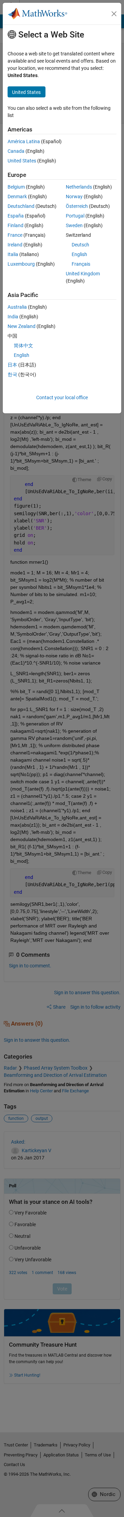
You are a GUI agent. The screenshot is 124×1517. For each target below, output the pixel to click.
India (13, 316)
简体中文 (23, 345)
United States (22, 160)
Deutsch (80, 244)
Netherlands (79, 187)
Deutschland (21, 206)
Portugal (75, 216)
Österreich (77, 206)
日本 (12, 365)
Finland (15, 225)
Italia (13, 254)
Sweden (74, 225)
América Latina (24, 141)
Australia (17, 307)
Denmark (17, 196)
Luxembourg (21, 264)
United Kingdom (83, 273)
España (16, 216)
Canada (16, 151)
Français (81, 264)
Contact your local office (62, 397)
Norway (74, 196)
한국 (12, 374)
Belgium (16, 187)
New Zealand (21, 326)
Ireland (15, 244)
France (15, 235)
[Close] (114, 14)
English (79, 254)
